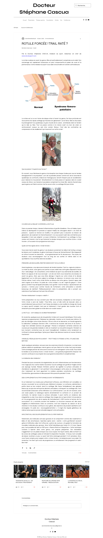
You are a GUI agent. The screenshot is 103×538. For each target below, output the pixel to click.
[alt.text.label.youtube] (88, 20)
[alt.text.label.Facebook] (83, 20)
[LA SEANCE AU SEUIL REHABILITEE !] (77, 471)
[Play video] (51, 149)
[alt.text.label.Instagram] (86, 20)
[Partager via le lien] (34, 448)
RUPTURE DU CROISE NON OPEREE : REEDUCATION (51, 481)
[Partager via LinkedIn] (30, 448)
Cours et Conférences (27, 27)
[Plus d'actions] (80, 39)
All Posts (16, 27)
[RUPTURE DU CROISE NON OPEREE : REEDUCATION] (51, 471)
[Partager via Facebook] (22, 448)
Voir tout (87, 461)
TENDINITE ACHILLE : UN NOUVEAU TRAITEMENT (24, 481)
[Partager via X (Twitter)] (26, 448)
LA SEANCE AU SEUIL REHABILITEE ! (75, 481)
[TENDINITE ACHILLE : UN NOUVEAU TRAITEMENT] (25, 471)
